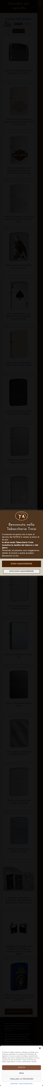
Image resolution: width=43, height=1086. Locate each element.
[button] (40, 1048)
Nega (21, 1073)
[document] (21, 543)
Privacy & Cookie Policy (26, 1083)
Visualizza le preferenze (21, 1079)
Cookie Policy (14, 1083)
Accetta (21, 1067)
